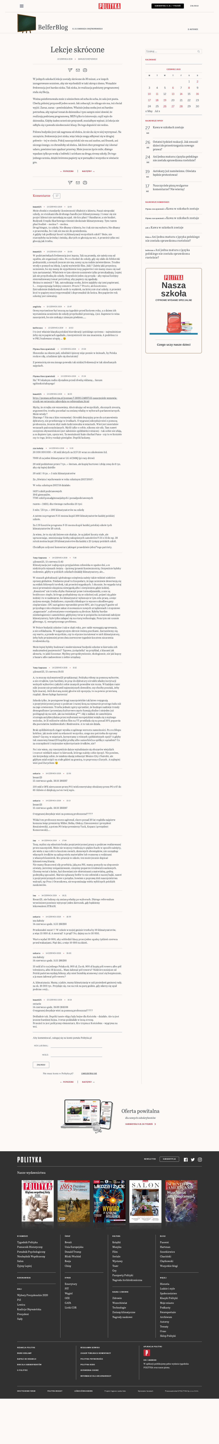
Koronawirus (24, 1278)
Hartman (165, 1247)
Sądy (20, 1319)
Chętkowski (166, 1261)
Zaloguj (194, 6)
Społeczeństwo (168, 1293)
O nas (163, 1331)
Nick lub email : (41, 1046)
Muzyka (116, 1247)
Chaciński (165, 1256)
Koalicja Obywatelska (29, 1309)
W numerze (22, 1236)
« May (149, 111)
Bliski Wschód (73, 1256)
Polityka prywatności (91, 1359)
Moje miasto (167, 1303)
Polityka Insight (54, 1391)
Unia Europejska (74, 1247)
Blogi (163, 1236)
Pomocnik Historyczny (30, 1247)
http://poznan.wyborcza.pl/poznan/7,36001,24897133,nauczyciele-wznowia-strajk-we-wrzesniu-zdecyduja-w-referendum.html (75, 399)
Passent (164, 1242)
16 (197, 94)
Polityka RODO (87, 1365)
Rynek (68, 1278)
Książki (116, 1242)
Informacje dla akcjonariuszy (95, 1376)
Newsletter (150, 1159)
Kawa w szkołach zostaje (182, 208)
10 (149, 94)
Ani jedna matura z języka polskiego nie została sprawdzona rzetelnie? (172, 238)
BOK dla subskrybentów (29, 1365)
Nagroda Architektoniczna (127, 1280)
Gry (114, 1270)
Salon (20, 1261)
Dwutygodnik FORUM (26, 1391)
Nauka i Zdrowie (120, 1292)
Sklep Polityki (168, 1336)
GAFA (68, 1303)
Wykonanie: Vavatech (145, 1391)
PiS (19, 1300)
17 (149, 100)
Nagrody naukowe (122, 1317)
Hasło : (45, 1055)
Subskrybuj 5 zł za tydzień (138, 1124)
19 (165, 100)
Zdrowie (117, 1298)
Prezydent (23, 1314)
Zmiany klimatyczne (123, 1312)
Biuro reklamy (24, 1353)
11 (157, 94)
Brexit (68, 1242)
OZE (67, 1298)
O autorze (193, 29)
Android (152, 1360)
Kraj (19, 1289)
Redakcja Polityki (26, 1348)
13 (173, 94)
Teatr (115, 1266)
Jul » (157, 111)
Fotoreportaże (168, 1312)
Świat (67, 1236)
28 (181, 106)
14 (181, 94)
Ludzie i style (167, 1288)
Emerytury (71, 1284)
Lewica (21, 1304)
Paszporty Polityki (122, 1275)
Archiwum (166, 1317)
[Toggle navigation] (21, 6)
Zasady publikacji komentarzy (95, 1353)
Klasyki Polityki (169, 1298)
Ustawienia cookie (89, 1370)
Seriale (116, 1256)
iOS (145, 1360)
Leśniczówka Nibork (83, 1391)
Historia (164, 1284)
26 (164, 106)
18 (157, 100)
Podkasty (165, 1307)
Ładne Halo (122, 1391)
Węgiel (69, 1293)
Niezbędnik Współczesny (31, 1256)
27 (173, 106)
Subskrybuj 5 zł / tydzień (168, 6)
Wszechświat (119, 1303)
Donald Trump (73, 1251)
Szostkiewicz (167, 1251)
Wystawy (117, 1261)
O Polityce (22, 1370)
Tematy (164, 1326)
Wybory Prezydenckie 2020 (32, 1295)
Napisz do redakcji (26, 1359)
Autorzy (164, 1321)
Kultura (116, 1236)
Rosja (68, 1261)
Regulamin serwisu (90, 1348)
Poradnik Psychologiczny (31, 1251)
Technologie (119, 1307)
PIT (67, 1288)
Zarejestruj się (89, 1073)
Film (115, 1251)
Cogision (114, 1391)
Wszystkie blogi (169, 1266)
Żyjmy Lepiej (24, 1266)
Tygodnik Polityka (27, 1242)
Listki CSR (70, 1307)
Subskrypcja (169, 1159)
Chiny (68, 1266)
